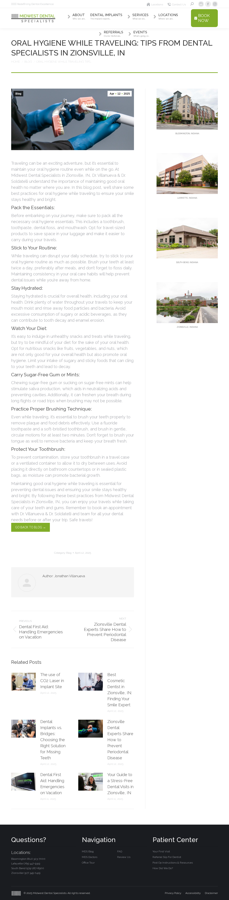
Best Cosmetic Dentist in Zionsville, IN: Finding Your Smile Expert (119, 689)
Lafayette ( (25, 863)
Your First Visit (161, 851)
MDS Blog (88, 851)
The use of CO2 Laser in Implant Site (52, 680)
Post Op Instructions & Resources (173, 862)
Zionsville (25, 872)
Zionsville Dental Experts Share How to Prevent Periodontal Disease (120, 739)
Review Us (123, 857)
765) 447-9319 (32, 863)
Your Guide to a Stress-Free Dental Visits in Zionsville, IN (120, 783)
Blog (18, 93)
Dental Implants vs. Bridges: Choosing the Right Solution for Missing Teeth (53, 739)
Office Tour (88, 862)
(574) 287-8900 (35, 868)
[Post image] (23, 682)
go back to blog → (30, 527)
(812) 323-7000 (36, 858)
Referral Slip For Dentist (167, 857)
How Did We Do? (163, 868)
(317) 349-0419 (32, 872)
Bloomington (28, 858)
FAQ (119, 851)
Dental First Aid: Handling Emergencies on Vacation (52, 783)
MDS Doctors (89, 857)
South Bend (27, 868)
